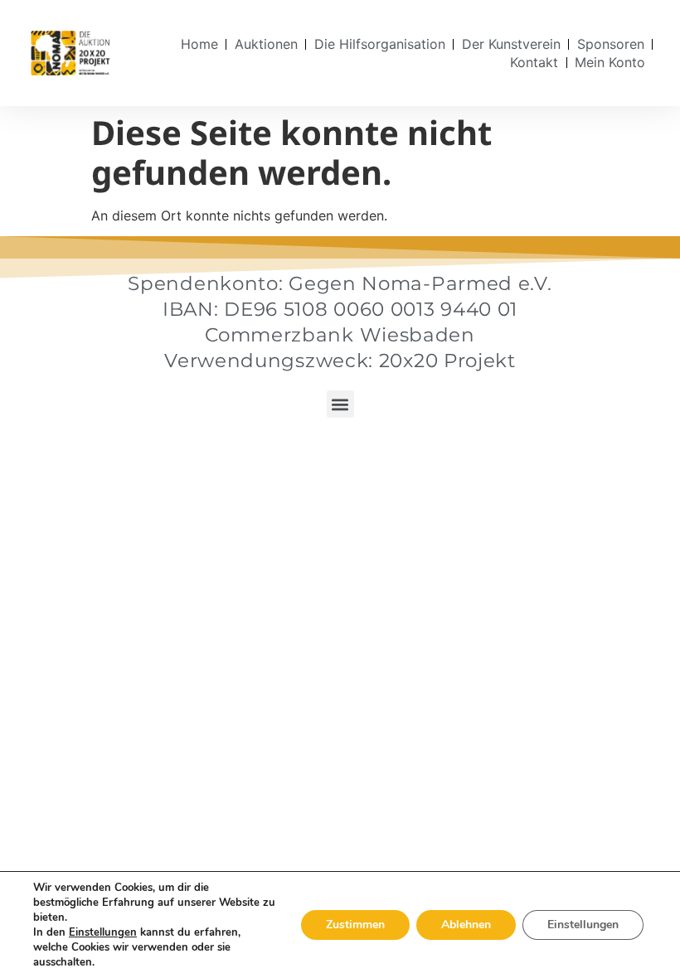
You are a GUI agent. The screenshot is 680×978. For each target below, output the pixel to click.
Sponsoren (610, 44)
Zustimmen (355, 924)
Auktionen (266, 44)
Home (199, 44)
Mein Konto (610, 62)
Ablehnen (466, 924)
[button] (340, 404)
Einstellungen (103, 932)
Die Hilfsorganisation (379, 44)
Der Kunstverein (511, 44)
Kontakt (534, 62)
